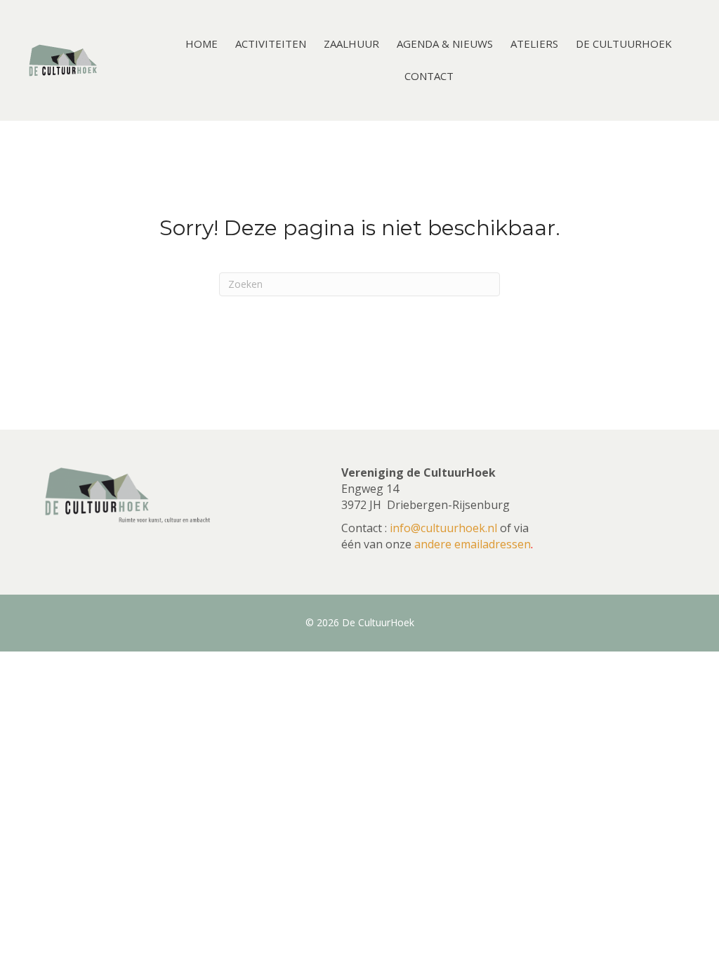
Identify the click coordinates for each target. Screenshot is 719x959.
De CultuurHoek (624, 44)
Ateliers (534, 44)
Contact (429, 76)
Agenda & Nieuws (445, 44)
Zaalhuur (351, 44)
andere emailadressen (472, 544)
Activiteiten (270, 44)
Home (201, 44)
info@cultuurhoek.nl (443, 528)
